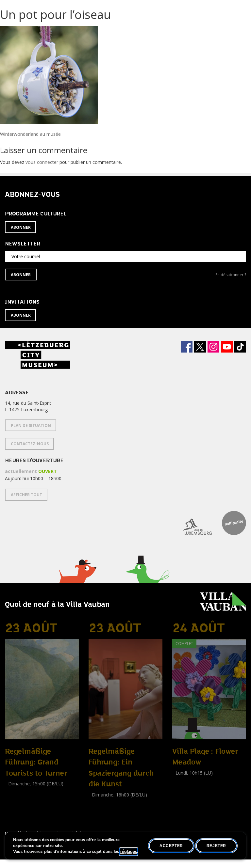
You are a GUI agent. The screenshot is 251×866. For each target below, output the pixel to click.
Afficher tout (26, 494)
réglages (128, 852)
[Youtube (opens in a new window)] (227, 347)
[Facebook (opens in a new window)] (186, 347)
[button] (77, 579)
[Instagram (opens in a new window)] (213, 347)
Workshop (183, 780)
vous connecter (41, 162)
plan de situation (31, 425)
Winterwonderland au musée (30, 134)
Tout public (18, 798)
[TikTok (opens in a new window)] (240, 347)
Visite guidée (18, 791)
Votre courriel (25, 256)
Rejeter (216, 845)
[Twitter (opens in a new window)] (200, 347)
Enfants (182, 787)
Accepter (171, 845)
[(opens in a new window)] (192, 523)
